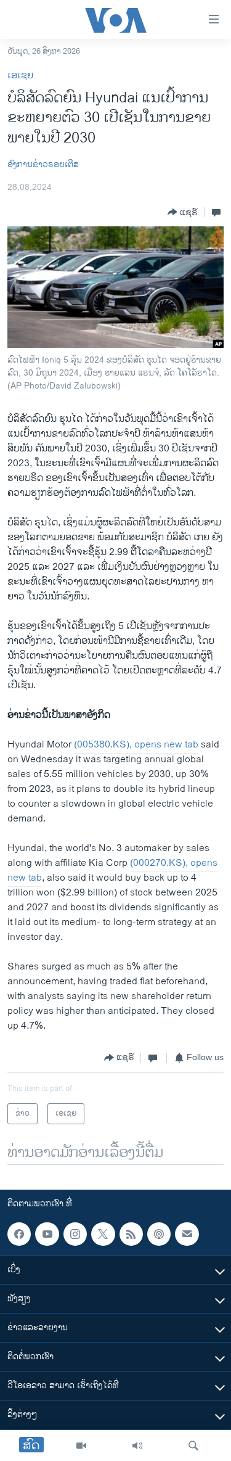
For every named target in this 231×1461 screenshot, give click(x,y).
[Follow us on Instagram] (75, 1234)
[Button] (183, 212)
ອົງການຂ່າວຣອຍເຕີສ (43, 164)
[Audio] (137, 1445)
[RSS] (131, 1234)
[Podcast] (159, 1234)
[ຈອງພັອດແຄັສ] (186, 1234)
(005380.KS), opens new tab (136, 744)
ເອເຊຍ (20, 75)
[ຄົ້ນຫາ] (193, 1445)
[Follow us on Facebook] (19, 1234)
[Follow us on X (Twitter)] (103, 1234)
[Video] (81, 1445)
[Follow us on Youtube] (47, 1234)
